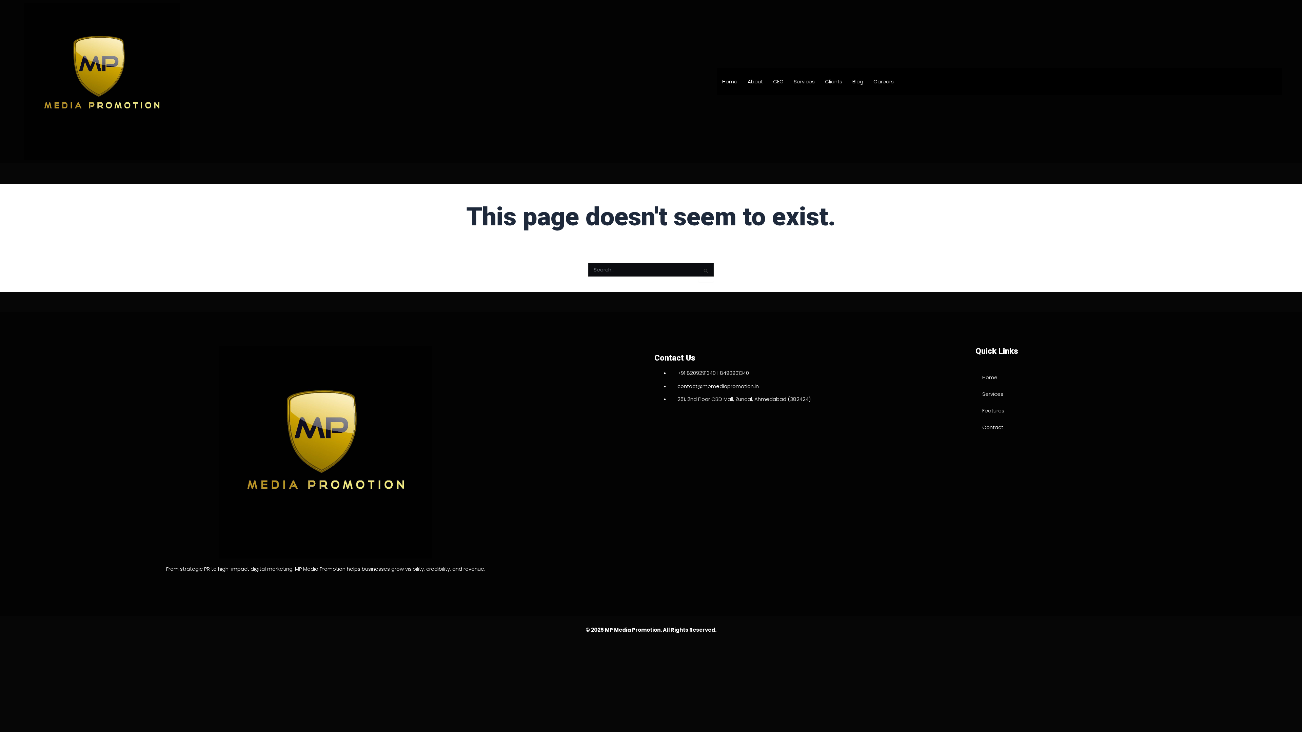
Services (804, 81)
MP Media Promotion (632, 629)
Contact (992, 427)
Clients (833, 81)
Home (729, 81)
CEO (778, 81)
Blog (857, 81)
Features (993, 410)
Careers (883, 81)
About (755, 81)
